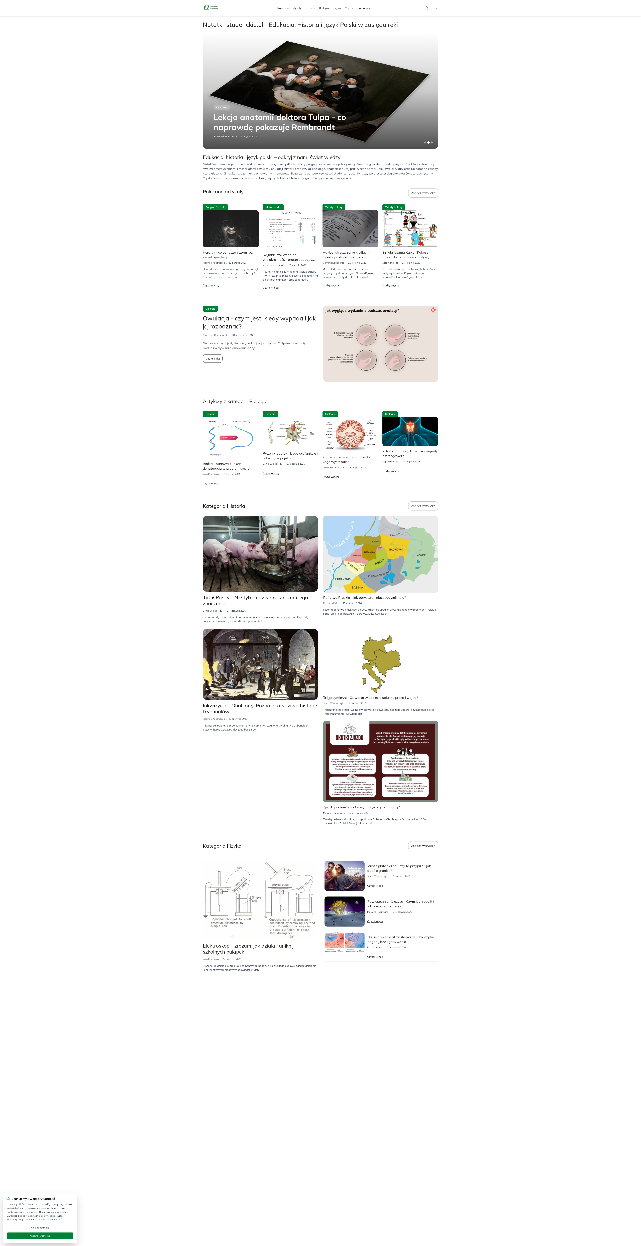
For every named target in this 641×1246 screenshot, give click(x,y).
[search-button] (426, 8)
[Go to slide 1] (425, 142)
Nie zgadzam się (40, 1227)
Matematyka (273, 207)
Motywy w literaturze (232, 107)
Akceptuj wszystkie (40, 1235)
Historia (310, 8)
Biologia (324, 8)
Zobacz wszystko (423, 193)
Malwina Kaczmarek (224, 136)
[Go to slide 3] (432, 142)
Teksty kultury (334, 207)
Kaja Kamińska (390, 262)
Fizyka (337, 8)
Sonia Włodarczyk (273, 463)
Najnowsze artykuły (289, 8)
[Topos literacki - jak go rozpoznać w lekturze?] (320, 90)
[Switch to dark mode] (435, 8)
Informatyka (365, 8)
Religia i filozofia (215, 207)
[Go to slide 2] (429, 142)
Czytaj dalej (213, 358)
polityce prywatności (52, 1219)
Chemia (349, 8)
